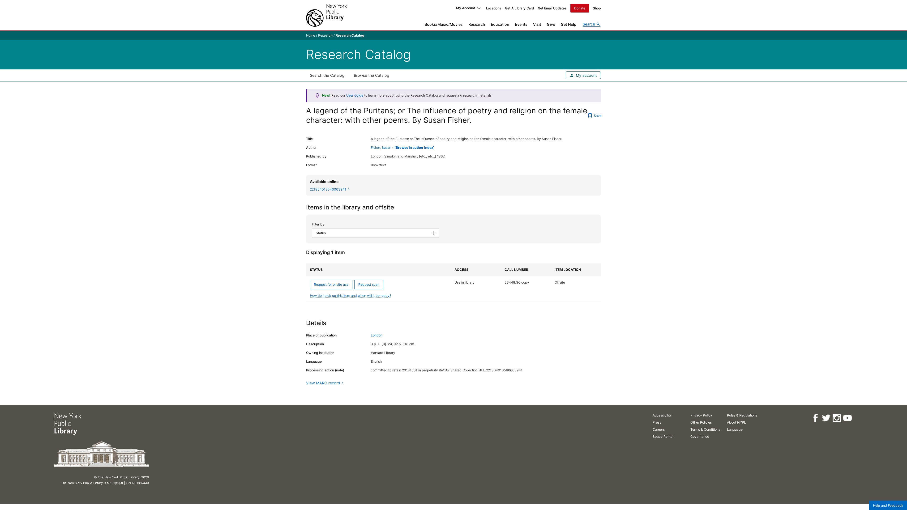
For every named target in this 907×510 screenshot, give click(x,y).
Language (735, 429)
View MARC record (323, 383)
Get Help (568, 24)
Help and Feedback (888, 505)
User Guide (354, 95)
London (376, 335)
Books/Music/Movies (444, 24)
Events (521, 24)
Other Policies (701, 422)
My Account (465, 8)
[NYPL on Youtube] (847, 418)
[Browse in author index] (414, 147)
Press (657, 422)
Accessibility (662, 415)
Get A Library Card (519, 8)
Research (476, 24)
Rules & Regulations (742, 415)
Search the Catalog (327, 75)
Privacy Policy (701, 415)
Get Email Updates (552, 8)
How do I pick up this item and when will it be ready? (350, 295)
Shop (597, 8)
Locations (493, 8)
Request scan (368, 284)
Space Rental (663, 436)
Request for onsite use (331, 284)
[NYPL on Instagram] (836, 418)
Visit (537, 24)
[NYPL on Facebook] (815, 418)
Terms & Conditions (705, 429)
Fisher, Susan (381, 147)
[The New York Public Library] (326, 15)
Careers (659, 429)
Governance (699, 436)
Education (500, 24)
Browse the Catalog (371, 75)
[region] (453, 282)
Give (551, 24)
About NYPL (736, 422)
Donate (579, 8)
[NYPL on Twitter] (826, 418)
